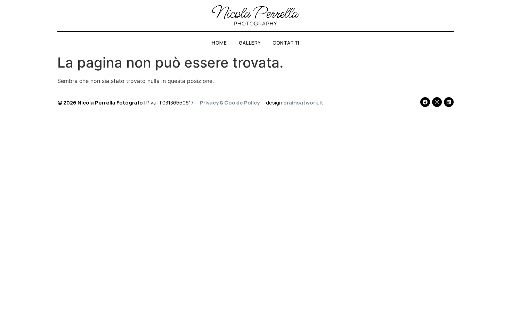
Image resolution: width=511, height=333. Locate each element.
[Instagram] (437, 102)
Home (219, 42)
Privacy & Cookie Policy (230, 102)
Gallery (250, 42)
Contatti (286, 42)
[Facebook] (425, 102)
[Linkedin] (449, 102)
